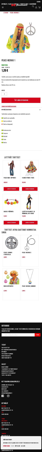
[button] (39, 2)
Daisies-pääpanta (8, 212)
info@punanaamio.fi (7, 393)
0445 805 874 (5, 387)
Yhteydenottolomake (7, 354)
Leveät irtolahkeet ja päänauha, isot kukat (28, 212)
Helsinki (4, 406)
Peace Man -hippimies (10, 178)
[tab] (21, 110)
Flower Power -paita (28, 178)
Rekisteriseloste (6, 356)
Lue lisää (23, 446)
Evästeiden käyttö (6, 358)
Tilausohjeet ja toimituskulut (10, 369)
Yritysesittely (6, 348)
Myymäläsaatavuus (6, 110)
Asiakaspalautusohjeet (8, 371)
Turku (3, 419)
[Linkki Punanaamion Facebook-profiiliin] (3, 395)
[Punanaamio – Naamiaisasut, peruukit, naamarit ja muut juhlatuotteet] (19, 5)
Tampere (4, 433)
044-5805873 (5, 391)
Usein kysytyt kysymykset (9, 373)
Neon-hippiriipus (8, 286)
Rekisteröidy (5, 367)
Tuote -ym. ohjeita (6, 375)
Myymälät (4, 4)
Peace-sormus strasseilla (8, 254)
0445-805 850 (5, 414)
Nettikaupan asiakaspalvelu (9, 350)
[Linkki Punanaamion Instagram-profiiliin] (8, 395)
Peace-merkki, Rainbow (28, 286)
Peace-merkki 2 (26, 253)
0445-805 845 (5, 429)
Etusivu (6, 13)
